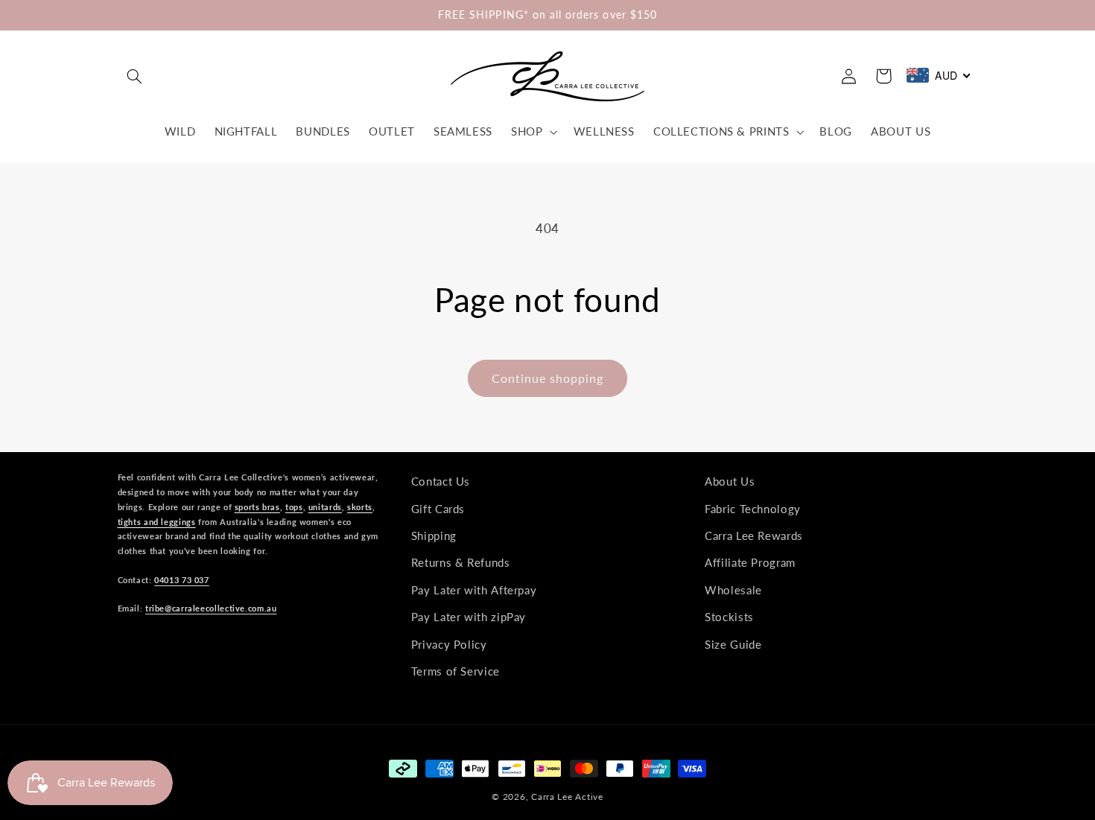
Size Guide (733, 643)
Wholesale (733, 589)
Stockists (729, 616)
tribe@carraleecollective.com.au (211, 608)
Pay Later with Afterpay (474, 589)
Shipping (434, 534)
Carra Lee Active (567, 796)
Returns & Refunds (460, 562)
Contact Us (440, 481)
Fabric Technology (753, 508)
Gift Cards (438, 508)
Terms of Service (455, 670)
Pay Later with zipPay (468, 616)
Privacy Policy (449, 643)
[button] (135, 76)
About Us (730, 481)
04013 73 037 (181, 579)
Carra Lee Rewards (754, 534)
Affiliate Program (750, 562)
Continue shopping (548, 378)
